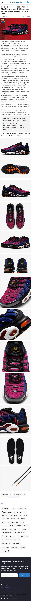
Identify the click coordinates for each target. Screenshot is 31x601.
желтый (11, 536)
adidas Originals (13, 508)
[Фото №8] (15, 324)
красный (16, 540)
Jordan (26, 515)
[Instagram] (4, 598)
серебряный (14, 547)
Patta (24, 494)
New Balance (13, 522)
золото (26, 536)
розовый (5, 547)
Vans (14, 532)
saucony (4, 529)
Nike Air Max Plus (17, 494)
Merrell (23, 518)
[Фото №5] (15, 242)
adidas (5, 508)
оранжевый (6, 543)
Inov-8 (20, 515)
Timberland (24, 529)
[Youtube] (15, 598)
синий (23, 547)
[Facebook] (1, 598)
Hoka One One (13, 515)
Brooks (10, 512)
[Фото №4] (15, 216)
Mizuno (4, 522)
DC (21, 512)
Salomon (26, 526)
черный (5, 551)
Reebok (19, 526)
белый (4, 536)
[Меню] (3, 2)
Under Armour (6, 532)
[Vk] (12, 598)
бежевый (21, 532)
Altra (25, 508)
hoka (7, 515)
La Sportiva (13, 518)
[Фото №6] (15, 265)
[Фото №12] (15, 451)
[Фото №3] (15, 190)
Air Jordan (20, 508)
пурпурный (16, 543)
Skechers (12, 529)
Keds (3, 518)
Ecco (25, 512)
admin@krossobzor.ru (5, 587)
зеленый (19, 536)
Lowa (18, 518)
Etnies (3, 515)
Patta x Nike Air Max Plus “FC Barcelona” (10, 497)
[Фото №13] (15, 478)
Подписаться (24, 575)
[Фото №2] (15, 168)
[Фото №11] (15, 420)
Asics (4, 512)
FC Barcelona (5, 494)
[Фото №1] (15, 148)
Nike (10, 494)
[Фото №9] (15, 356)
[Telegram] (28, 2)
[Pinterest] (7, 598)
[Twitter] (10, 598)
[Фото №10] (15, 388)
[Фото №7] (15, 292)
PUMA (11, 526)
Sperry (19, 529)
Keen (8, 518)
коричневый (6, 540)
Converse (16, 512)
